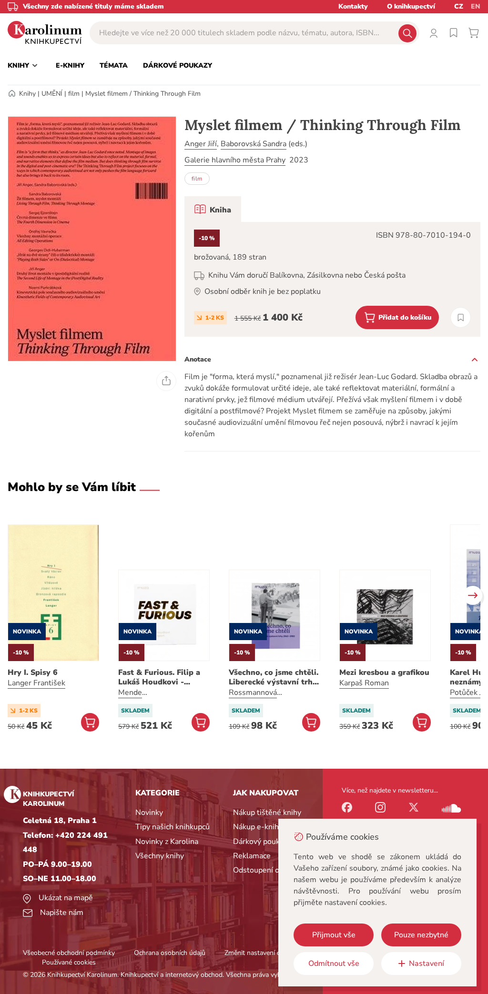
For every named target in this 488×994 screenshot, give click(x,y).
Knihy (27, 93)
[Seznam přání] (454, 33)
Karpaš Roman (364, 683)
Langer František (36, 683)
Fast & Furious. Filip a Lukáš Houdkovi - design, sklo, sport (159, 677)
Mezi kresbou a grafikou (384, 672)
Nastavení (426, 963)
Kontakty (353, 6)
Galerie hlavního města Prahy (234, 160)
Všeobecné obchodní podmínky (69, 952)
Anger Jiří (200, 144)
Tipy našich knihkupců (172, 827)
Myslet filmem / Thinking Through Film (143, 93)
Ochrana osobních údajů (169, 952)
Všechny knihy (159, 856)
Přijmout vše (334, 935)
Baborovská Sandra (253, 144)
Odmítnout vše (333, 963)
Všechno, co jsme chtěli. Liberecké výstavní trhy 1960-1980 (273, 677)
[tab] (212, 209)
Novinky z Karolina (166, 841)
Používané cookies (69, 962)
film (74, 93)
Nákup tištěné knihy (267, 812)
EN (475, 6)
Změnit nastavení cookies (261, 952)
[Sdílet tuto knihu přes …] (166, 381)
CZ (458, 6)
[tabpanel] (332, 279)
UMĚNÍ (51, 93)
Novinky (149, 812)
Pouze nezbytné (421, 935)
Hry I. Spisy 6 (33, 672)
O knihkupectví (411, 6)
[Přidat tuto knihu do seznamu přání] (460, 317)
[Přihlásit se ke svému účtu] (433, 33)
